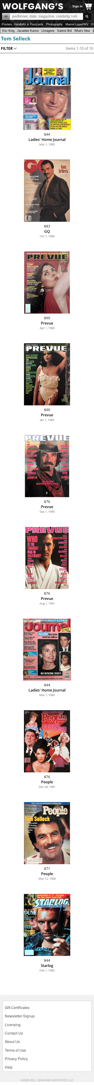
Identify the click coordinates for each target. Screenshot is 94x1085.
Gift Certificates (17, 1007)
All (6, 16)
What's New (82, 30)
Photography (54, 24)
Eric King (8, 30)
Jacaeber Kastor (28, 30)
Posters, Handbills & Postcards (22, 24)
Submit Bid (64, 30)
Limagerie (48, 30)
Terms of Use (15, 1050)
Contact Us (14, 1033)
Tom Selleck (16, 38)
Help (9, 1067)
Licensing (13, 1024)
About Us (12, 1041)
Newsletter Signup (20, 1016)
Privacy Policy (16, 1058)
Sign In (77, 6)
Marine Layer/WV (76, 24)
